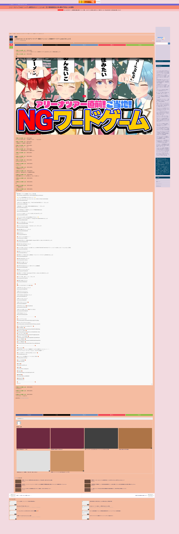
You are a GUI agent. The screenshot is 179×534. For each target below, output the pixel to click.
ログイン (157, 179)
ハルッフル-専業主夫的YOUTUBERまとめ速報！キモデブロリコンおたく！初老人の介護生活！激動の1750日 (163, 113)
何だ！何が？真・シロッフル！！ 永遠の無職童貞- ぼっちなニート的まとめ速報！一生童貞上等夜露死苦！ (163, 100)
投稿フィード (158, 181)
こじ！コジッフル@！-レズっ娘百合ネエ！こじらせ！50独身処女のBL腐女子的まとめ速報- (163, 96)
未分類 (16, 36)
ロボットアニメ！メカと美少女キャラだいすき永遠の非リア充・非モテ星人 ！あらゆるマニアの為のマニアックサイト (163, 109)
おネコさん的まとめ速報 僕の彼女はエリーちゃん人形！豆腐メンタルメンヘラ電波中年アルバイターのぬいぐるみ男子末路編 (163, 72)
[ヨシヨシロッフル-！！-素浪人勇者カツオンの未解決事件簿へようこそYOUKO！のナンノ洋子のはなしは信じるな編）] (163, 141)
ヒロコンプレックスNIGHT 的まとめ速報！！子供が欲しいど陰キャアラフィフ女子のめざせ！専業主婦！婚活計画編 (163, 154)
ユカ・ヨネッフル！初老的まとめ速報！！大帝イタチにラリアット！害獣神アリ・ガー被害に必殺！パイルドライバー (163, 124)
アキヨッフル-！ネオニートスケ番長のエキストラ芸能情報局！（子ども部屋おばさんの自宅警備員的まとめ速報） (163, 137)
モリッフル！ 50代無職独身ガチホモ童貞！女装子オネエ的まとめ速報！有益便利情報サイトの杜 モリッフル (163, 145)
